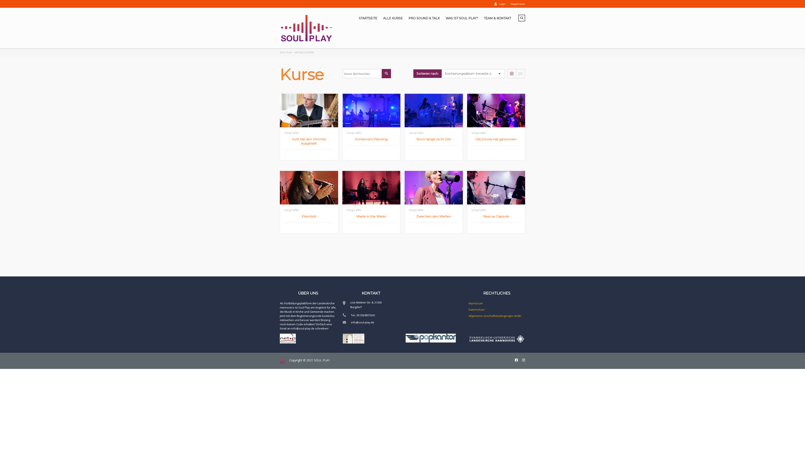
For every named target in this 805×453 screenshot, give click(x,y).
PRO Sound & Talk (424, 18)
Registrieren (518, 4)
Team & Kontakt (497, 18)
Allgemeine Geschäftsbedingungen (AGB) (495, 316)
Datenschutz (477, 309)
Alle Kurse (393, 18)
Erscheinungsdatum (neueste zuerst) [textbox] (472, 74)
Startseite (368, 18)
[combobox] (473, 73)
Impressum (476, 303)
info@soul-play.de (362, 322)
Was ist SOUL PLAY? (462, 18)
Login (502, 3)
